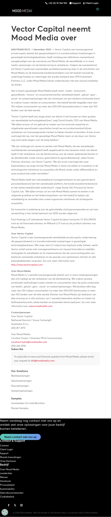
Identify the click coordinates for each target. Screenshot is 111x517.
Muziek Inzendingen (10, 457)
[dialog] (4, 512)
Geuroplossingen (20, 385)
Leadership (6, 473)
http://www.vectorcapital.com (27, 264)
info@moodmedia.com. (43, 360)
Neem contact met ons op (20, 437)
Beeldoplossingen (20, 375)
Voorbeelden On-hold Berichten (28, 403)
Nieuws (4, 477)
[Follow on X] (15, 505)
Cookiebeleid (7, 496)
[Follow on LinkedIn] (2, 505)
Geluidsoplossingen (21, 380)
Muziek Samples (19, 408)
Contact (4, 445)
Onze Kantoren (8, 461)
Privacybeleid (7, 484)
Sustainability (7, 488)
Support (76, 3)
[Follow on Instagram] (21, 505)
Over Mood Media (9, 469)
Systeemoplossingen (22, 390)
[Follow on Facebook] (8, 505)
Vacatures (5, 481)
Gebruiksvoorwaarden (11, 492)
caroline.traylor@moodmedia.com (29, 342)
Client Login (91, 3)
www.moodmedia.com (40, 306)
